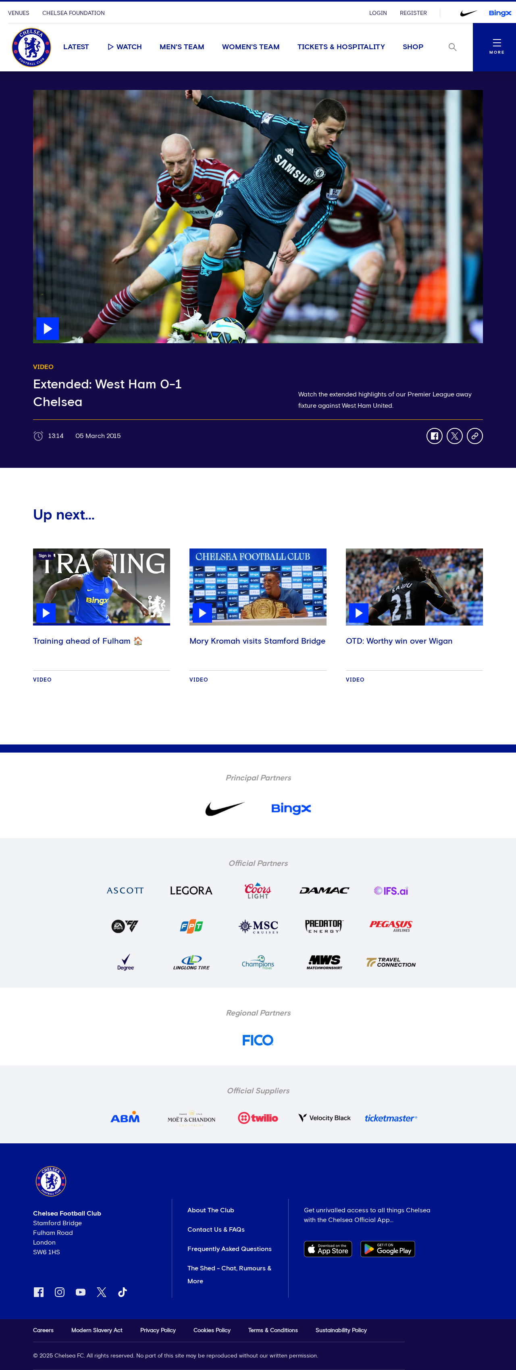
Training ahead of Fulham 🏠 (88, 641)
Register (413, 13)
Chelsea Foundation (73, 13)
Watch (129, 47)
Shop (413, 47)
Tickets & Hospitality (341, 47)
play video (49, 94)
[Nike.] (468, 13)
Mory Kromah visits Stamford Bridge (257, 641)
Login (378, 13)
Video (42, 680)
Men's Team (182, 47)
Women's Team (251, 47)
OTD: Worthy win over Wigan (399, 641)
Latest (76, 47)
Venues (18, 13)
